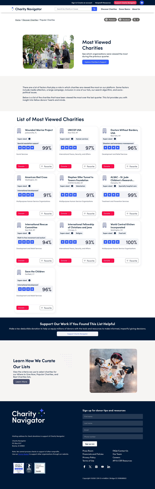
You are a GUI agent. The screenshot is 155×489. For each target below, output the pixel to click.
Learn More (21, 381)
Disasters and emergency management (118, 143)
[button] (110, 19)
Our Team (117, 453)
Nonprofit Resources (103, 2)
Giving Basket (23, 454)
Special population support (28, 143)
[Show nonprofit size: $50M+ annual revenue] (28, 139)
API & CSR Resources (122, 460)
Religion (79, 233)
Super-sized (22, 139)
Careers (116, 457)
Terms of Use (88, 460)
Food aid (122, 233)
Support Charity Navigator (125, 2)
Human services (82, 139)
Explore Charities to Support (95, 62)
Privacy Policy (89, 457)
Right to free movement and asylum (31, 238)
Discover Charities (30, 20)
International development (28, 191)
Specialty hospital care (128, 186)
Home (17, 20)
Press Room (88, 450)
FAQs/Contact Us (120, 450)
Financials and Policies (93, 453)
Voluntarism (80, 186)
